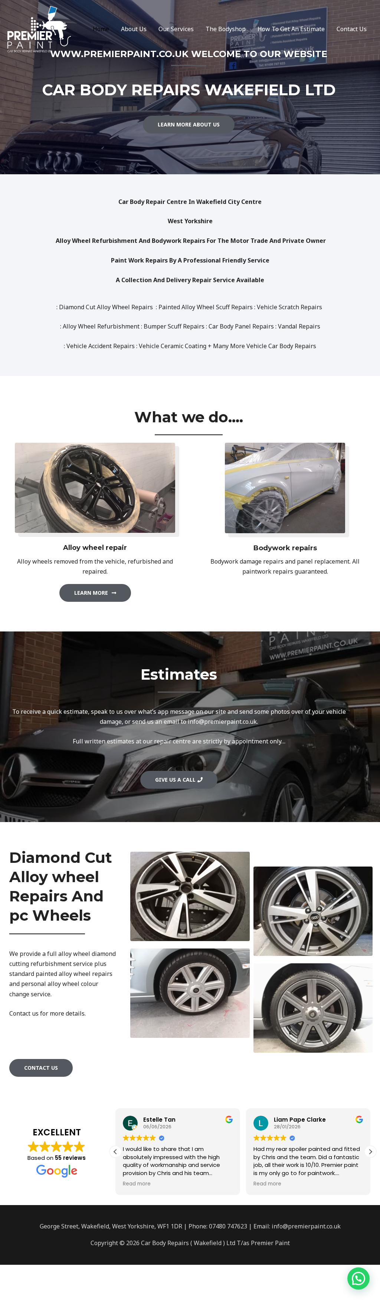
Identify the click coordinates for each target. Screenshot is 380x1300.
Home (101, 29)
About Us (134, 29)
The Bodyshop (226, 29)
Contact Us (352, 29)
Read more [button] (137, 1184)
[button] (370, 1151)
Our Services (176, 29)
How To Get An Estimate (291, 29)
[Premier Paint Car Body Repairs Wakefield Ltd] (39, 28)
